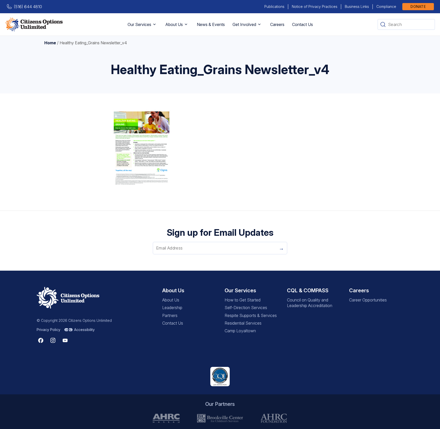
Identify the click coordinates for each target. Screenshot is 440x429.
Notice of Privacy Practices (314, 6)
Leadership (172, 307)
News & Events (211, 24)
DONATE (418, 6)
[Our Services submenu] (154, 24)
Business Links (357, 6)
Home (50, 42)
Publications (274, 6)
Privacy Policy (48, 329)
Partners (169, 315)
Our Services (139, 24)
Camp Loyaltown (240, 330)
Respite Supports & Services (251, 315)
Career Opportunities (368, 299)
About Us (174, 24)
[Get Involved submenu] (259, 24)
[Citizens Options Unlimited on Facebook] (41, 340)
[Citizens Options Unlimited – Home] (34, 24)
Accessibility (84, 329)
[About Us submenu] (186, 24)
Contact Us (302, 24)
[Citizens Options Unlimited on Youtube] (65, 340)
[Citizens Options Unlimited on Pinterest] (53, 340)
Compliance (386, 6)
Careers (277, 24)
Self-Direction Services (246, 307)
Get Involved (244, 24)
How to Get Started (242, 299)
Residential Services (243, 323)
